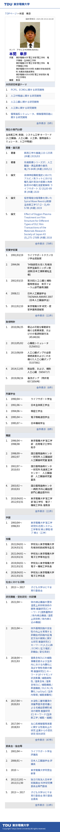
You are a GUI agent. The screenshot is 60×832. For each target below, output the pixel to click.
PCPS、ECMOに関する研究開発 (27, 89)
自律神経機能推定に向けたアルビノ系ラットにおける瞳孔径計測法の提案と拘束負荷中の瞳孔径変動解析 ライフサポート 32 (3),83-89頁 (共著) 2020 (38, 183)
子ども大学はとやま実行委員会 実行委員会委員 (41, 795)
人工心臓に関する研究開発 (25, 101)
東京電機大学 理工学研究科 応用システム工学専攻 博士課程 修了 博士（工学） (42, 527)
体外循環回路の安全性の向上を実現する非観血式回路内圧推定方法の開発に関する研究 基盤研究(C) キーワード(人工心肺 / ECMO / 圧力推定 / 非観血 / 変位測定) (42, 639)
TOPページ (11, 13)
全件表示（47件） (44, 739)
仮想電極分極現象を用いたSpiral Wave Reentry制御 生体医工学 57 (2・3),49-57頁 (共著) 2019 (38, 203)
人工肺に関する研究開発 (23, 107)
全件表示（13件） (44, 805)
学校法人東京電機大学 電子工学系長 (42, 574)
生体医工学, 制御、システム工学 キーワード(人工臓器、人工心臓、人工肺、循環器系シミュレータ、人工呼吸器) (29, 138)
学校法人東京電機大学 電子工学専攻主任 (42, 555)
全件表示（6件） (45, 387)
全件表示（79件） (44, 243)
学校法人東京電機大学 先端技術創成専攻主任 (42, 545)
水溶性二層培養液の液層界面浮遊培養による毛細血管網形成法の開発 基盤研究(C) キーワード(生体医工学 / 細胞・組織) (41, 709)
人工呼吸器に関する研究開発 (26, 95)
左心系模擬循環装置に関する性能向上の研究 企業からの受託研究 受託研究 (41, 728)
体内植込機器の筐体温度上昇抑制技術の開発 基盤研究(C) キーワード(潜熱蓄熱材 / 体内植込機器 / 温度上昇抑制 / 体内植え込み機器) (42, 612)
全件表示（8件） (45, 429)
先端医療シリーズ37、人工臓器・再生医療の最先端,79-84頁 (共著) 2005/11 (38, 166)
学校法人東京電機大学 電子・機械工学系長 (42, 564)
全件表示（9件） (45, 123)
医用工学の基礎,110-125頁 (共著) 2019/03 (38, 154)
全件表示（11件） (44, 315)
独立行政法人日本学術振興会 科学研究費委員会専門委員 (41, 783)
